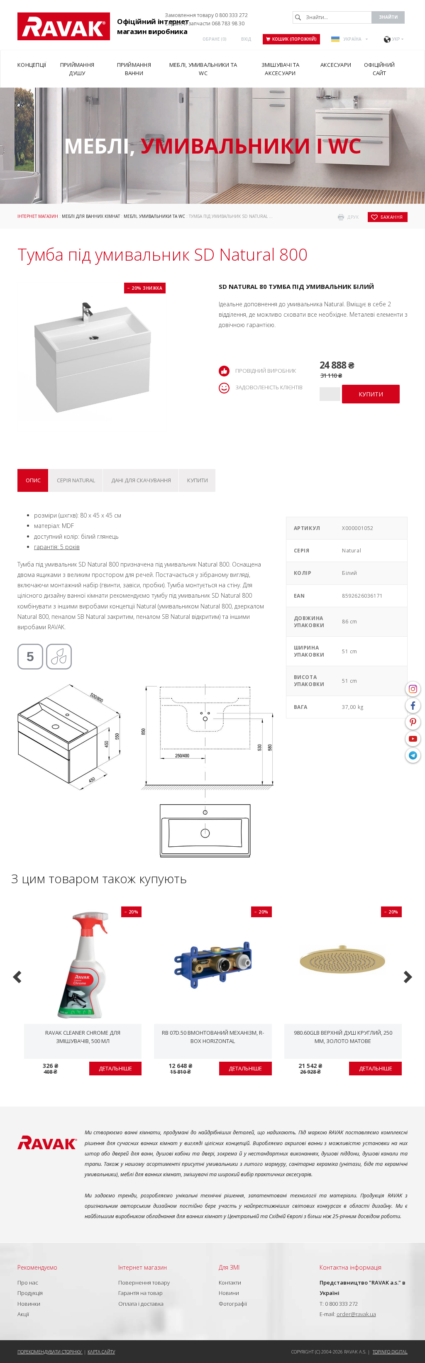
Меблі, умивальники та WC (154, 216)
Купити (197, 480)
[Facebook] (412, 705)
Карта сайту (101, 1351)
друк (353, 217)
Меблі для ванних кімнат (91, 216)
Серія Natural (76, 480)
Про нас (27, 1282)
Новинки (28, 1303)
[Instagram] (412, 689)
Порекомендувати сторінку (50, 1351)
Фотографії (233, 1303)
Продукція (30, 1293)
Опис (33, 480)
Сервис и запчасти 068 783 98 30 (204, 23)
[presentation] (18, 976)
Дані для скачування (141, 480)
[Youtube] (412, 738)
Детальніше (115, 1068)
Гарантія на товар (140, 1293)
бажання (392, 217)
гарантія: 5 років (57, 547)
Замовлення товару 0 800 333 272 (206, 15)
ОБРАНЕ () (215, 39)
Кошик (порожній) (294, 39)
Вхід (246, 39)
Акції (23, 1314)
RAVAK (63, 26)
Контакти (230, 1282)
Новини (229, 1293)
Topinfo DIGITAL (390, 1351)
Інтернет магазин (37, 216)
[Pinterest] (412, 722)
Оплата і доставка (141, 1303)
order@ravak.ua (356, 1314)
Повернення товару (144, 1282)
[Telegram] (412, 755)
